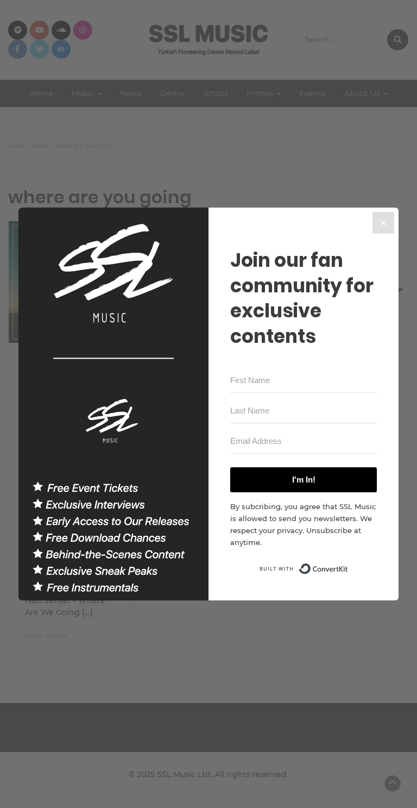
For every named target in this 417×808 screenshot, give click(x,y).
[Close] (383, 223)
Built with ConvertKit (348, 566)
